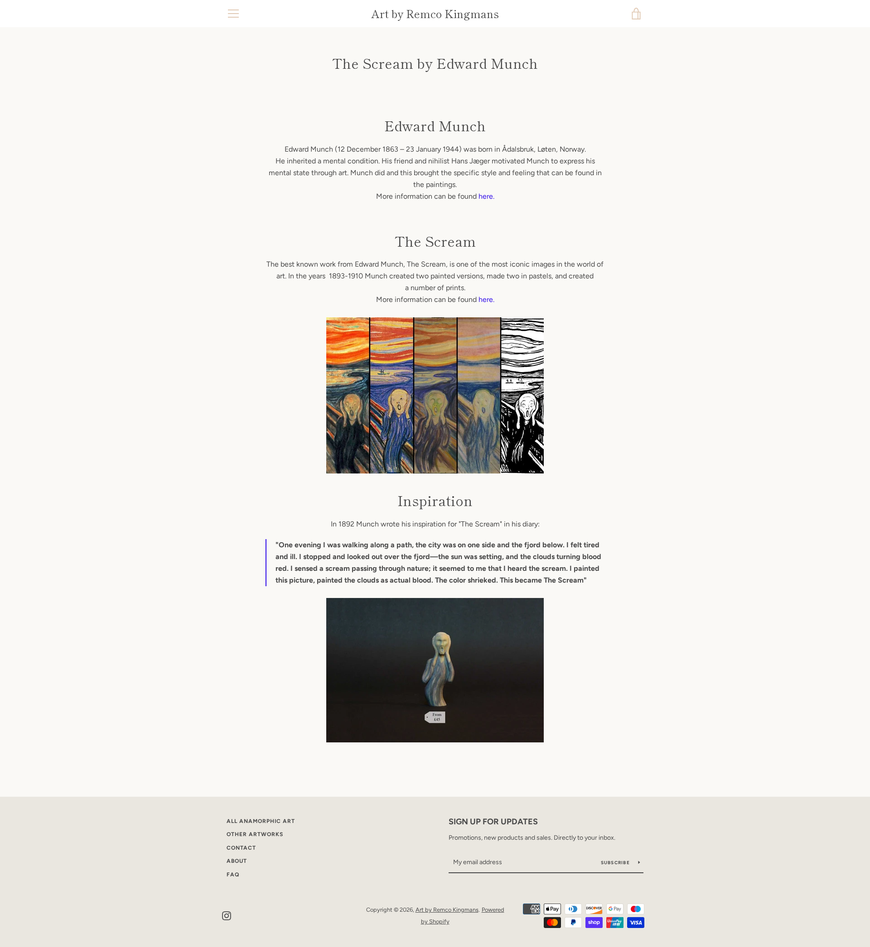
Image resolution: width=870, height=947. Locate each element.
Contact (241, 848)
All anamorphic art (261, 821)
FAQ (233, 874)
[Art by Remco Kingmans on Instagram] (226, 915)
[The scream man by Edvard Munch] (435, 670)
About (237, 861)
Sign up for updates (493, 822)
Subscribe (616, 863)
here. (486, 196)
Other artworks (255, 834)
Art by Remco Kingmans (435, 13)
